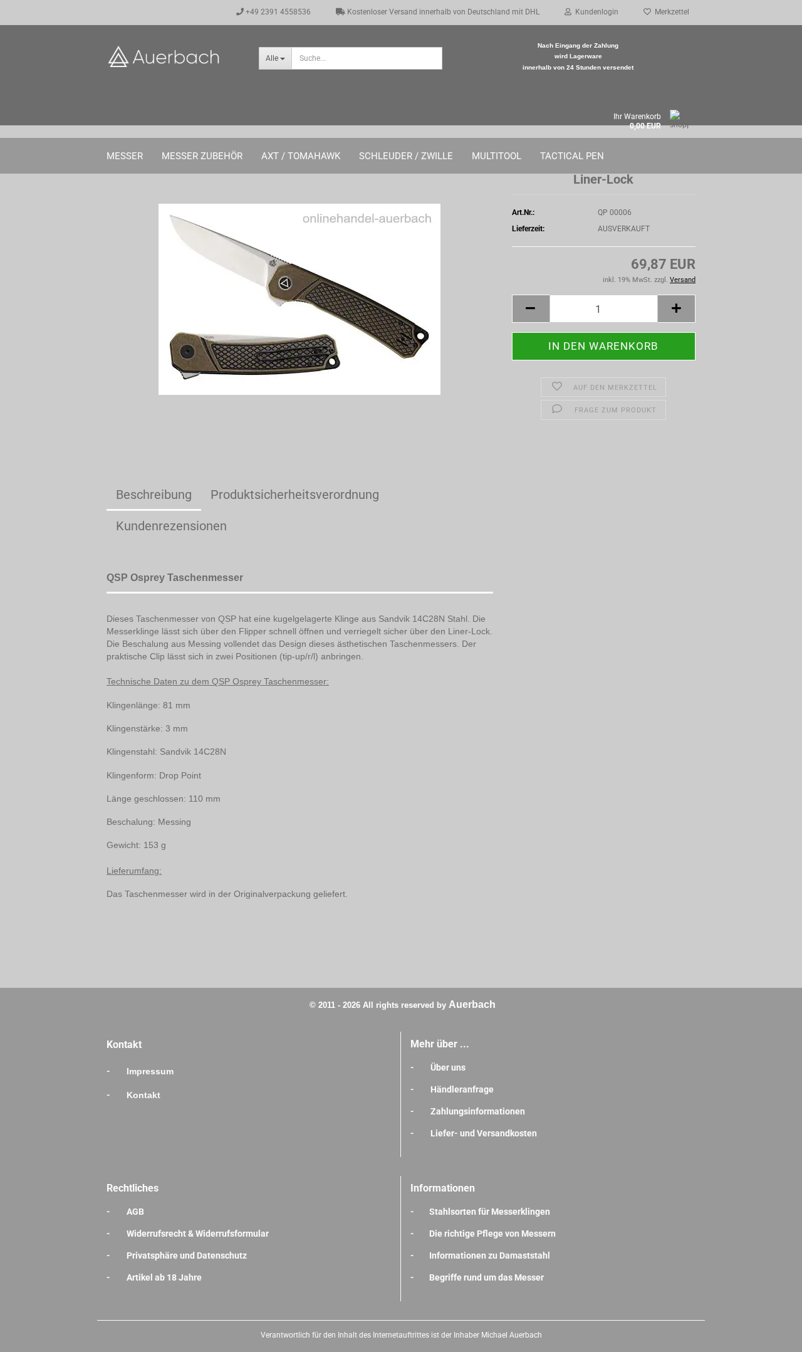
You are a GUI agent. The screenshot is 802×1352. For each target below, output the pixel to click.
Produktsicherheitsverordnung (295, 494)
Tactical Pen (572, 156)
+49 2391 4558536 (277, 12)
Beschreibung (154, 494)
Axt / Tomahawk (300, 156)
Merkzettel (670, 12)
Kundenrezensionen (171, 525)
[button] (530, 309)
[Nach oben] (767, 1333)
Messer (125, 156)
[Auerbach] (173, 56)
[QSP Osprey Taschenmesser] (299, 298)
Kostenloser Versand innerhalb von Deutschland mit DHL (442, 12)
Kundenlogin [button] (594, 12)
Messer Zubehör (202, 156)
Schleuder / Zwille (406, 156)
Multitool (496, 156)
